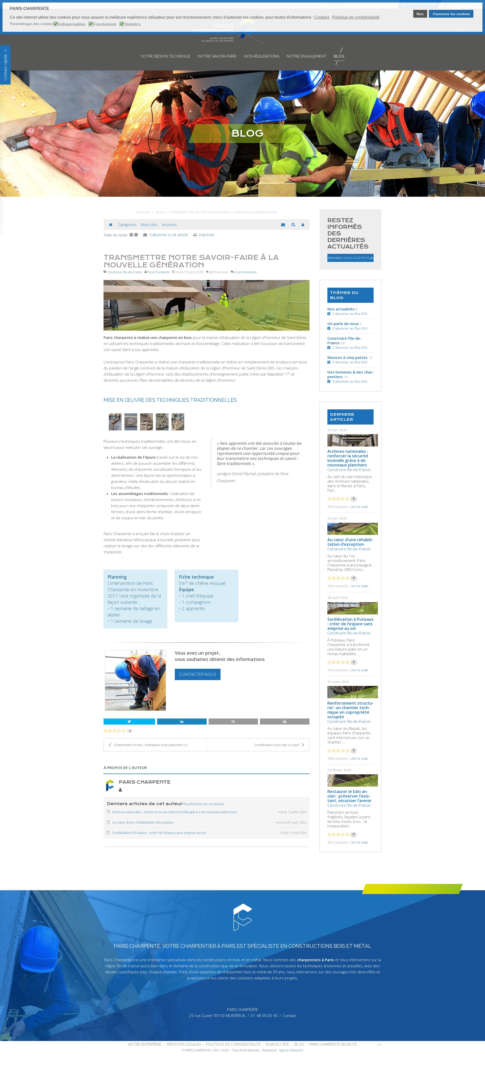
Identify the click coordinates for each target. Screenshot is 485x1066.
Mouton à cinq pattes (347, 357)
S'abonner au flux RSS (349, 313)
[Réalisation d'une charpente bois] (206, 305)
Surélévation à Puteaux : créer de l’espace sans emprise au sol (350, 623)
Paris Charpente (158, 272)
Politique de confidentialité (233, 1044)
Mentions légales (184, 1044)
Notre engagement (306, 56)
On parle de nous (343, 323)
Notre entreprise (144, 1044)
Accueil (143, 212)
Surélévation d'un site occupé (276, 744)
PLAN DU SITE (277, 1044)
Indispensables (71, 24)
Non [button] (420, 14)
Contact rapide (5, 67)
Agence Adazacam (291, 1050)
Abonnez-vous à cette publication (351, 258)
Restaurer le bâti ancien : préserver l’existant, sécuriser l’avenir (349, 796)
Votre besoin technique (165, 56)
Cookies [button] (321, 17)
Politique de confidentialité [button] (356, 17)
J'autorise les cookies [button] (451, 14)
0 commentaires (245, 272)
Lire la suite (359, 506)
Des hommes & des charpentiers (350, 374)
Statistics (132, 24)
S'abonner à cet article (168, 234)
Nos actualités (340, 308)
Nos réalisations (261, 56)
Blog (339, 56)
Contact (289, 1015)
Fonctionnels (104, 24)
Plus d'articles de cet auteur (203, 804)
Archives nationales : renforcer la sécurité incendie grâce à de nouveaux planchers (347, 458)
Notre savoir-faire (217, 56)
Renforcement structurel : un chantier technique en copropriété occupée (350, 710)
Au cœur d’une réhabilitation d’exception (350, 542)
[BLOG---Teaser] (352, 440)
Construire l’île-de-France (125, 272)
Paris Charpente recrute (333, 1044)
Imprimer (207, 234)
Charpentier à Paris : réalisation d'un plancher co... (151, 744)
